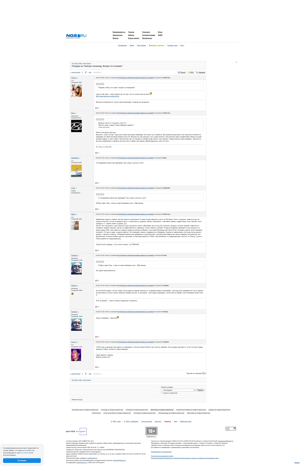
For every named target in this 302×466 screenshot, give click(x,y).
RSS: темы (117, 421)
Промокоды (147, 38)
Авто (80, 63)
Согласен (22, 460)
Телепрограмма (148, 35)
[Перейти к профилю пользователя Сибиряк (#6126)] (76, 274)
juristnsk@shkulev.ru (119, 460)
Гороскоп (146, 32)
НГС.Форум (75, 63)
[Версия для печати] (96, 108)
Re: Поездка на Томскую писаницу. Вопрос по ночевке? (136, 77)
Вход (182, 45)
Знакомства (117, 35)
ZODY (160, 35)
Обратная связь (185, 421)
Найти (132, 45)
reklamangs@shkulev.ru (225, 441)
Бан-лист (158, 421)
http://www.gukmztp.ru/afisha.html (107, 96)
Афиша (131, 35)
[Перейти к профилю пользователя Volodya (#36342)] (72, 294)
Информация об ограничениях (161, 452)
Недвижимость (119, 32)
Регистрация (141, 45)
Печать (183, 72)
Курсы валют (133, 38)
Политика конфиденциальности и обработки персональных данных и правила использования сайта (185, 458)
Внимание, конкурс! (156, 45)
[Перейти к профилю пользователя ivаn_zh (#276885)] (76, 360)
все (90, 72)
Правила (167, 421)
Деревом (202, 72)
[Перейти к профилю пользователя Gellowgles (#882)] (76, 176)
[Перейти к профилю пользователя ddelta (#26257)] (75, 229)
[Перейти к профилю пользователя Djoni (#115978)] (76, 131)
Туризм (131, 32)
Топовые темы (172, 45)
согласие (25, 453)
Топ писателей (146, 421)
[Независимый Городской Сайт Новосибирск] (76, 36)
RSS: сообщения (132, 421)
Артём (80, 399)
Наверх (297, 462)
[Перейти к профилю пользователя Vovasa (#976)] (76, 96)
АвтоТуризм (86, 63)
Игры (160, 32)
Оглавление (122, 45)
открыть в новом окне (170, 393)
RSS (192, 72)
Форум (115, 38)
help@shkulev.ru (81, 462)
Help (175, 421)
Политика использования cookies (162, 456)
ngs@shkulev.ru (92, 458)
